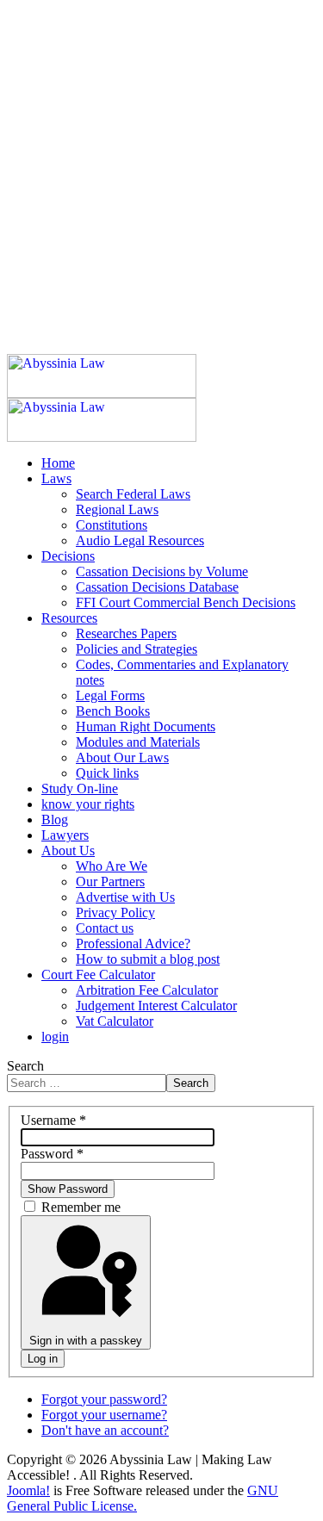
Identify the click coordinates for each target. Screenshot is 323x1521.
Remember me (81, 1207)
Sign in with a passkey (85, 1340)
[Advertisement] (161, 168)
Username (53, 1120)
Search (25, 1065)
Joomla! (28, 1490)
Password (52, 1153)
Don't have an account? (105, 1430)
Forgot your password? (104, 1399)
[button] (56, 478)
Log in (43, 1358)
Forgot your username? (104, 1414)
